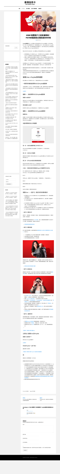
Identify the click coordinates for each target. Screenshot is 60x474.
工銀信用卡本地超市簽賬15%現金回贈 (10, 102)
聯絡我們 (39, 8)
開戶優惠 (23, 8)
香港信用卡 (30, 2)
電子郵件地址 (25, 438)
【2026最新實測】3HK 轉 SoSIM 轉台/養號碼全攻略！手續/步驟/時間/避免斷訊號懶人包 (11, 89)
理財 (52, 272)
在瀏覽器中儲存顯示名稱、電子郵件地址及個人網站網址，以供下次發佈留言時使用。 (37, 447)
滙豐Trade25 (28, 295)
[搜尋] (16, 48)
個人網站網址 (25, 442)
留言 (24, 424)
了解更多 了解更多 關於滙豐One (29, 330)
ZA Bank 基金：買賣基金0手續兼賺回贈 (11, 129)
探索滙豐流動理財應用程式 (29, 224)
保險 (24, 273)
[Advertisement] (11, 27)
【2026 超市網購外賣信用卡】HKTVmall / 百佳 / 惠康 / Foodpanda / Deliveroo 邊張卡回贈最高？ (11, 93)
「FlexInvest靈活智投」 (30, 298)
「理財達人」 (49, 303)
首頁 (19, 8)
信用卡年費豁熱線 (34, 8)
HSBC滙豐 (33, 391)
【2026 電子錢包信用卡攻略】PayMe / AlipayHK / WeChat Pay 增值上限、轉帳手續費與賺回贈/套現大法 (11, 76)
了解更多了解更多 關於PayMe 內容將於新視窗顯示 (32, 351)
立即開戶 (24, 91)
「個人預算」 (36, 219)
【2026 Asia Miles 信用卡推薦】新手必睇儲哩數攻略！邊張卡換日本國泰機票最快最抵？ (11, 85)
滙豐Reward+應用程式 (29, 321)
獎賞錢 (32, 322)
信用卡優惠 (28, 8)
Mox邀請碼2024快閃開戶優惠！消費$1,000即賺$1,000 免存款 (11, 214)
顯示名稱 (24, 434)
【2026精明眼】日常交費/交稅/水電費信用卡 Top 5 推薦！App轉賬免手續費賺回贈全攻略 (11, 68)
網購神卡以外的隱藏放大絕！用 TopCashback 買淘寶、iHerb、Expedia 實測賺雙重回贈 (11, 72)
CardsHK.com (25, 457)
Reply (27, 414)
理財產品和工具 (40, 306)
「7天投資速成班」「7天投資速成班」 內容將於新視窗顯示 (39, 300)
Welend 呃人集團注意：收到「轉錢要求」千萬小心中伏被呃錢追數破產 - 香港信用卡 (11, 201)
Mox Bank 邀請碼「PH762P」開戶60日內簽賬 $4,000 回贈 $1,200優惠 (11, 208)
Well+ (33, 324)
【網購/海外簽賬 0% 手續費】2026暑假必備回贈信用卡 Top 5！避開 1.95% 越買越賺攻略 (11, 80)
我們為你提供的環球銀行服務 (30, 266)
